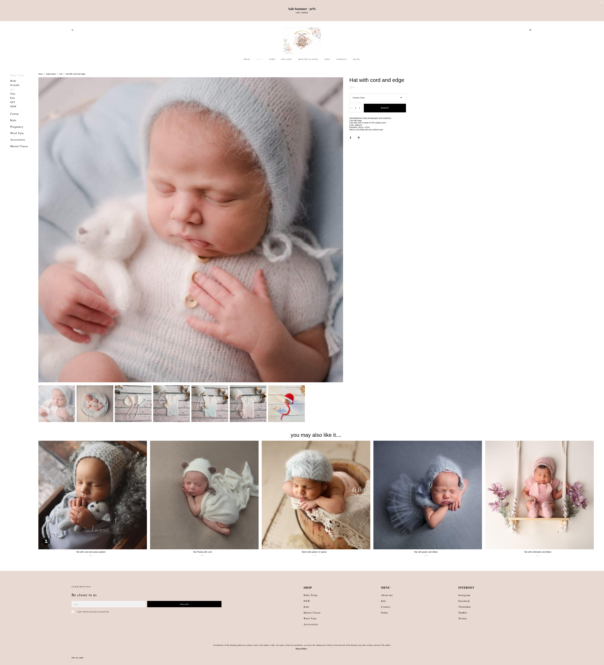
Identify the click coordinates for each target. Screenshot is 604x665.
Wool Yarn (17, 133)
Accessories (17, 139)
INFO (327, 59)
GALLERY (286, 59)
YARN (272, 59)
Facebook (464, 601)
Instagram (464, 595)
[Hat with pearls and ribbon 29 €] (427, 495)
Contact (385, 606)
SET (12, 102)
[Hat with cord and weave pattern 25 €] (92, 495)
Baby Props (17, 75)
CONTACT (341, 59)
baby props (51, 74)
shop (40, 74)
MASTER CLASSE (308, 59)
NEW (13, 106)
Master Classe (19, 146)
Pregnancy (16, 126)
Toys (12, 93)
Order (384, 612)
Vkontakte (464, 606)
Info (383, 601)
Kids (13, 120)
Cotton (14, 114)
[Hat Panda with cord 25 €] (204, 495)
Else (12, 97)
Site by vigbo (78, 658)
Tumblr (462, 612)
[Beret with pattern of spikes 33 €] (316, 495)
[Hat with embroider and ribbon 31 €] (539, 495)
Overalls (14, 85)
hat (60, 74)
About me (387, 595)
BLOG (356, 59)
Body (13, 80)
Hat (12, 89)
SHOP (259, 59)
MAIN (247, 59)
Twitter (462, 618)
